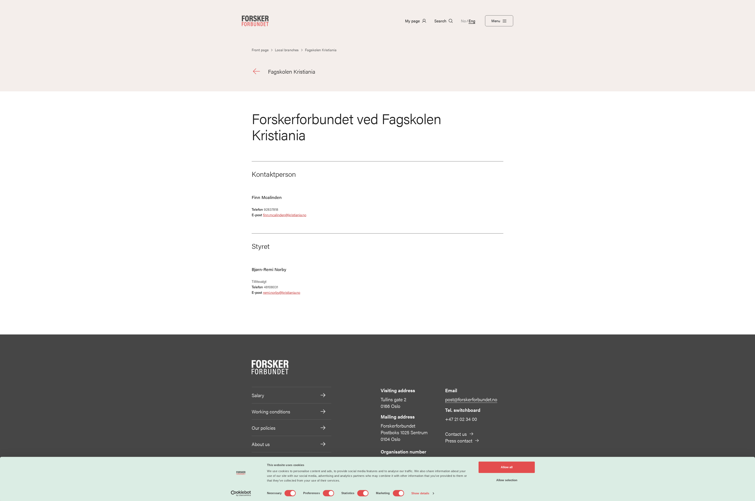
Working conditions (271, 411)
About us (261, 444)
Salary (258, 395)
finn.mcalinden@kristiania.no (284, 214)
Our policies (263, 427)
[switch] (328, 493)
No (463, 21)
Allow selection (506, 480)
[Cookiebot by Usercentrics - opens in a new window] (241, 493)
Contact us (456, 433)
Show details (420, 493)
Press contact (458, 440)
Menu (495, 20)
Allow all (507, 467)
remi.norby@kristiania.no (281, 292)
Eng (472, 21)
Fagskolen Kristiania (291, 71)
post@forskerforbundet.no (471, 399)
